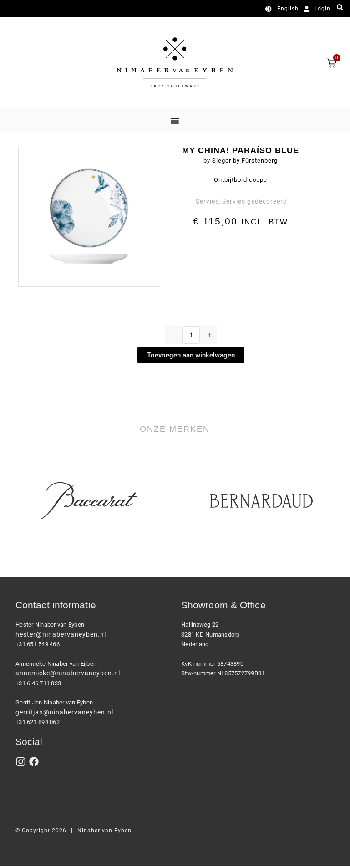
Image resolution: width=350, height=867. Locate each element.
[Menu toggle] (175, 121)
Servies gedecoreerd (254, 201)
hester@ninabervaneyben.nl (60, 634)
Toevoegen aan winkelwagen (191, 355)
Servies (207, 201)
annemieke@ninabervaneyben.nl (67, 673)
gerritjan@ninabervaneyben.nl (64, 712)
